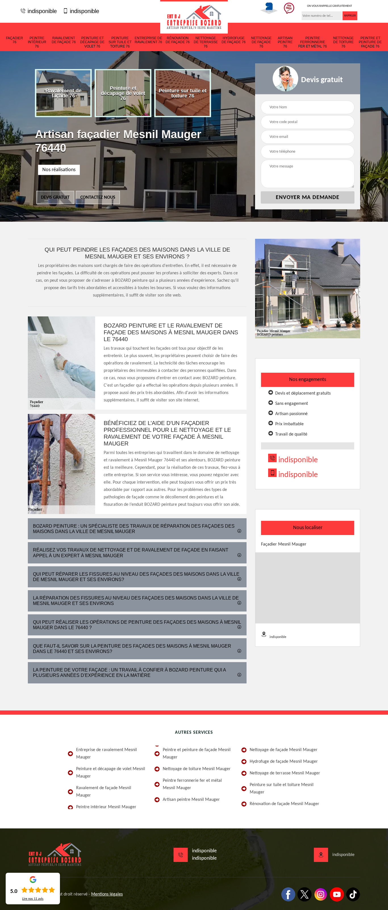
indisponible (41, 11)
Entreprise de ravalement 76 (148, 40)
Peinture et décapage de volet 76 (92, 42)
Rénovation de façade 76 (178, 40)
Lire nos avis (32, 899)
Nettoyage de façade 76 (261, 42)
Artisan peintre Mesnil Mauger (191, 799)
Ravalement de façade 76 (64, 40)
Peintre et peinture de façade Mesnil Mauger (197, 754)
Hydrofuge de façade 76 (234, 40)
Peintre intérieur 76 (37, 42)
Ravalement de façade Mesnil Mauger (103, 792)
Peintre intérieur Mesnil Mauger (106, 807)
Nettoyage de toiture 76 (343, 42)
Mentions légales (107, 894)
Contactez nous (97, 197)
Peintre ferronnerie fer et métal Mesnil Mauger (192, 784)
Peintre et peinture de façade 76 (370, 42)
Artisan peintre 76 (285, 42)
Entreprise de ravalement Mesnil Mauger (106, 754)
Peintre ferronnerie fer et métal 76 (312, 42)
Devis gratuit (55, 197)
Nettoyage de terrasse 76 (206, 42)
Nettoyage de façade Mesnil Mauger (284, 750)
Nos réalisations (59, 170)
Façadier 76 (14, 40)
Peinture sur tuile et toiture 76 (120, 42)
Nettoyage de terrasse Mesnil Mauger (285, 773)
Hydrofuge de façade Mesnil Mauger (284, 761)
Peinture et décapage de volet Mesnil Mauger (110, 773)
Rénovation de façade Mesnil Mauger (284, 804)
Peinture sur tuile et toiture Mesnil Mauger (282, 789)
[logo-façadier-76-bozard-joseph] (194, 17)
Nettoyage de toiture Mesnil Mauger (197, 769)
